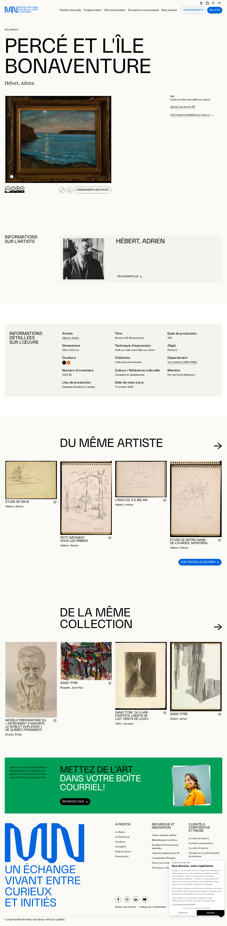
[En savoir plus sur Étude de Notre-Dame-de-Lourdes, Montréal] (196, 499)
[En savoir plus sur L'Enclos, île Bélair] (141, 479)
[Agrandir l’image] (62, 190)
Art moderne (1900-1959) (182, 362)
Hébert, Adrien (70, 338)
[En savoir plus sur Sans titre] (86, 661)
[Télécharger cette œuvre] (69, 190)
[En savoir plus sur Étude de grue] (31, 480)
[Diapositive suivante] (218, 446)
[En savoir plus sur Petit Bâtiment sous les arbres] (86, 498)
